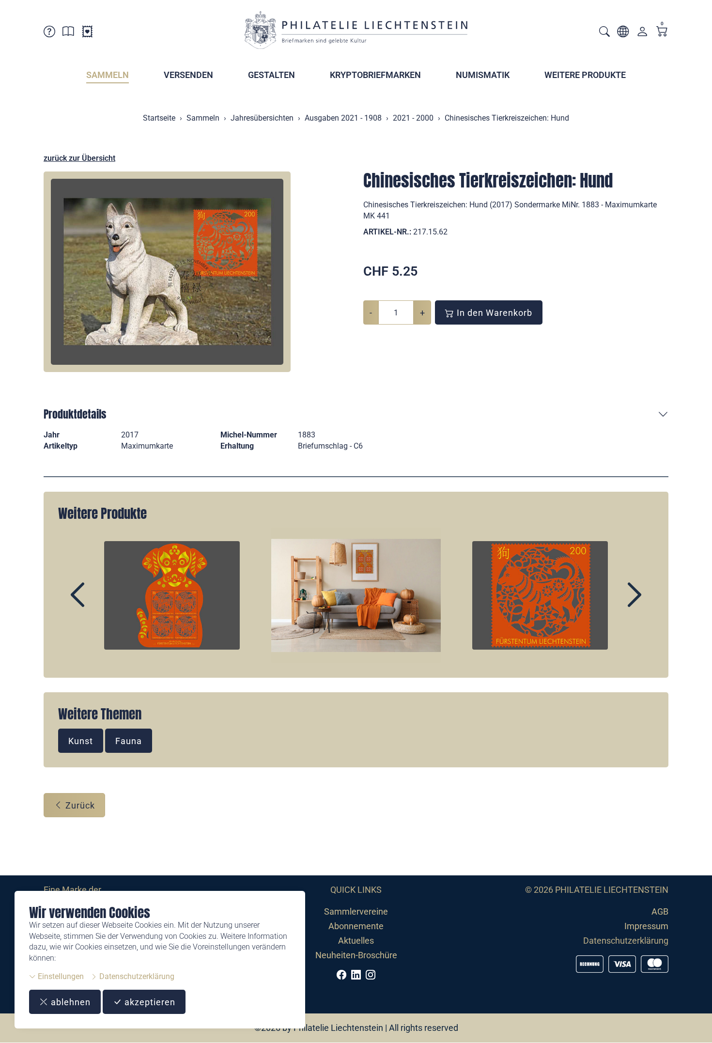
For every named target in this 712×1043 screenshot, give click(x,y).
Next (612, 603)
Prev (100, 603)
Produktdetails (75, 414)
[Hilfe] (49, 33)
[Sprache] (623, 33)
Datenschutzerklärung (135, 976)
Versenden (188, 75)
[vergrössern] (167, 272)
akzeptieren (148, 1002)
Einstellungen (60, 976)
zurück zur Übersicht (79, 158)
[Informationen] (68, 33)
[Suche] (604, 32)
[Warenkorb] (662, 32)
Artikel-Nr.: (387, 231)
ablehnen (69, 1002)
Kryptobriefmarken (375, 75)
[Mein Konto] (642, 33)
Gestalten (271, 75)
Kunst (80, 741)
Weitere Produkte (585, 75)
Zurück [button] (79, 805)
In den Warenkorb (493, 313)
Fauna (128, 741)
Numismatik (483, 75)
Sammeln (107, 75)
